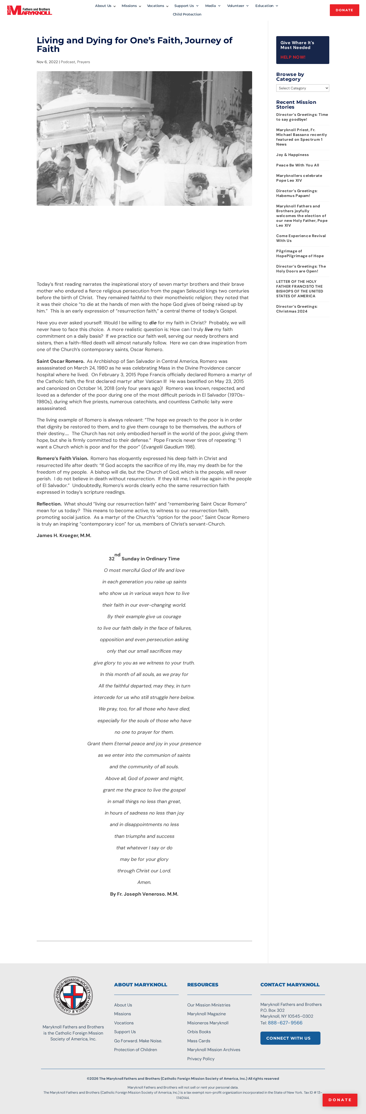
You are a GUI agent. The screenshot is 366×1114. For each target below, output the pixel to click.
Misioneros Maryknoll (208, 1023)
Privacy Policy (201, 1059)
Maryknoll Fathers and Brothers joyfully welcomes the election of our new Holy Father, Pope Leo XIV (301, 216)
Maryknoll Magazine (206, 1014)
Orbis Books (199, 1032)
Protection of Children (135, 1049)
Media (210, 6)
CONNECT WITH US (288, 1038)
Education (264, 6)
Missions (129, 6)
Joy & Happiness (292, 154)
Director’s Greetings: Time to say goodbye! (302, 117)
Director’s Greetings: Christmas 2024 (297, 309)
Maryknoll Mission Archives (213, 1049)
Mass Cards (198, 1041)
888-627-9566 (285, 1023)
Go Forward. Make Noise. (138, 1041)
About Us (103, 6)
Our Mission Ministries (208, 1005)
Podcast (68, 61)
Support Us (184, 6)
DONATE (344, 10)
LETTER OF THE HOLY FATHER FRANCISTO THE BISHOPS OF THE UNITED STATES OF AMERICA (299, 288)
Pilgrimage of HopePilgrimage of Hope (300, 253)
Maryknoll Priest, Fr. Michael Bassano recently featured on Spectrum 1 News (301, 137)
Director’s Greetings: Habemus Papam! (297, 193)
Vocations (155, 6)
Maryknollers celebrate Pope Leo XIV (299, 178)
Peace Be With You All (297, 165)
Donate (340, 1099)
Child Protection (187, 14)
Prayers (83, 61)
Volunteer (235, 6)
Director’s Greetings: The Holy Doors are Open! (301, 268)
